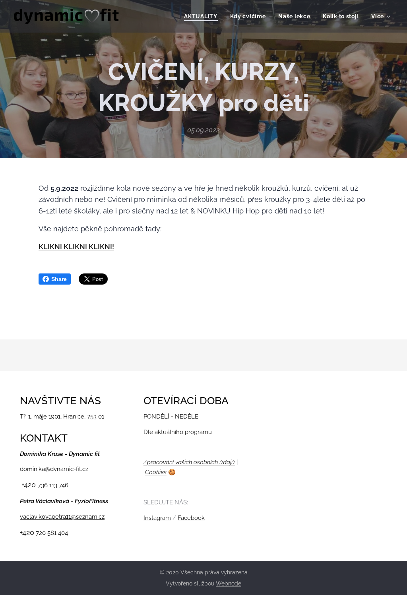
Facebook (191, 517)
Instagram (157, 517)
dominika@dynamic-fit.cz (54, 469)
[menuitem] (202, 16)
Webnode (228, 583)
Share (59, 279)
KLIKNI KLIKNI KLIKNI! (76, 246)
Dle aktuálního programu (177, 432)
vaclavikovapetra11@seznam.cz (62, 516)
